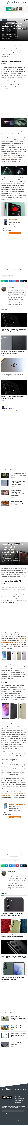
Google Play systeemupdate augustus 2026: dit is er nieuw (18, 1035)
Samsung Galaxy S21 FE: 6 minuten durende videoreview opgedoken (12, 914)
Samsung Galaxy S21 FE (17, 804)
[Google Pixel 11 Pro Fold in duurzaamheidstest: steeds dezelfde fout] (5, 1018)
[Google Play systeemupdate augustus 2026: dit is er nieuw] (5, 1035)
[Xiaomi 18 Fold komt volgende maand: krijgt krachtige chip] (5, 503)
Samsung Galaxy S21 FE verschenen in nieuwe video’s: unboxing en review (13, 935)
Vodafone (8, 795)
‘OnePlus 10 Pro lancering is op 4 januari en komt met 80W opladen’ (13, 352)
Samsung (4, 860)
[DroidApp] (13, 2)
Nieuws (8, 16)
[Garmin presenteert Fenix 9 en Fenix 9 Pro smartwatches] (5, 475)
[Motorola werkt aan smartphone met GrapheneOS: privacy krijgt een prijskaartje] (5, 492)
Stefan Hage (9, 34)
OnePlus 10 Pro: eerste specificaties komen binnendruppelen (12, 397)
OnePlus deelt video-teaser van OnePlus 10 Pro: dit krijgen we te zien (13, 330)
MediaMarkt (22, 793)
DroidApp (3, 16)
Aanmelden (5, 1113)
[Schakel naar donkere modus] (23, 2)
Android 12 (9, 765)
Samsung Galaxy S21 (13, 860)
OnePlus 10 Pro (14, 220)
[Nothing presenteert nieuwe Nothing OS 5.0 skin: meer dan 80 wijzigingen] (5, 483)
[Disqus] (14, 424)
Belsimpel (15, 793)
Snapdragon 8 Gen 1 (6, 157)
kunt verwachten (20, 767)
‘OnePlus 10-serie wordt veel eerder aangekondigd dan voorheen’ (12, 375)
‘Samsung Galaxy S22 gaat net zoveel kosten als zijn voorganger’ (12, 978)
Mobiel (10, 793)
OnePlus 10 (10, 275)
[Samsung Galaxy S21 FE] (5, 809)
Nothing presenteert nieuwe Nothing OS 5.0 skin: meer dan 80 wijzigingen (18, 483)
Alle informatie (15, 233)
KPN (13, 795)
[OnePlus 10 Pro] (5, 224)
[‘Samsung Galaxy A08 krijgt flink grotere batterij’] (5, 1027)
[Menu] (2, 2)
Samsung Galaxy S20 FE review (11, 642)
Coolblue (6, 793)
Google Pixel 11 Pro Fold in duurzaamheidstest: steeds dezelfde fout (18, 1018)
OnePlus (4, 275)
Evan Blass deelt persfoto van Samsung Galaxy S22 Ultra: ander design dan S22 (13, 957)
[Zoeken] (26, 2)
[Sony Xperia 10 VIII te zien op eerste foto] (5, 1044)
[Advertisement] (14, 103)
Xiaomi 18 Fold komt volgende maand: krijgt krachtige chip (17, 503)
